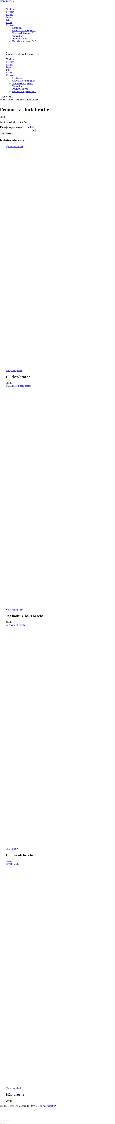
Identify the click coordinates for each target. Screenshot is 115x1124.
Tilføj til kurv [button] (12, 849)
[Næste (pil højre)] (4, 1123)
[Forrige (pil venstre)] (1, 1123)
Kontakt (10, 75)
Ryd (32, 127)
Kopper (9, 64)
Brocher (10, 62)
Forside (3, 99)
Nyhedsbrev (18, 86)
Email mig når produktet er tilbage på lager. (51, 1117)
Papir (8, 67)
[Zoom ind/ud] (1, 1120)
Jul (7, 70)
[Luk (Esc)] (10, 1120)
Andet (9, 72)
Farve (3, 127)
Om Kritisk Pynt (20, 88)
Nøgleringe (11, 59)
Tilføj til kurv (6, 134)
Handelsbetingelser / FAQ (24, 91)
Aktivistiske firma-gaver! (23, 80)
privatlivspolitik (47, 1106)
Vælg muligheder (14, 370)
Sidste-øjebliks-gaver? (22, 83)
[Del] (7, 1120)
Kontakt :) (17, 78)
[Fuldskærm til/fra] (4, 1120)
